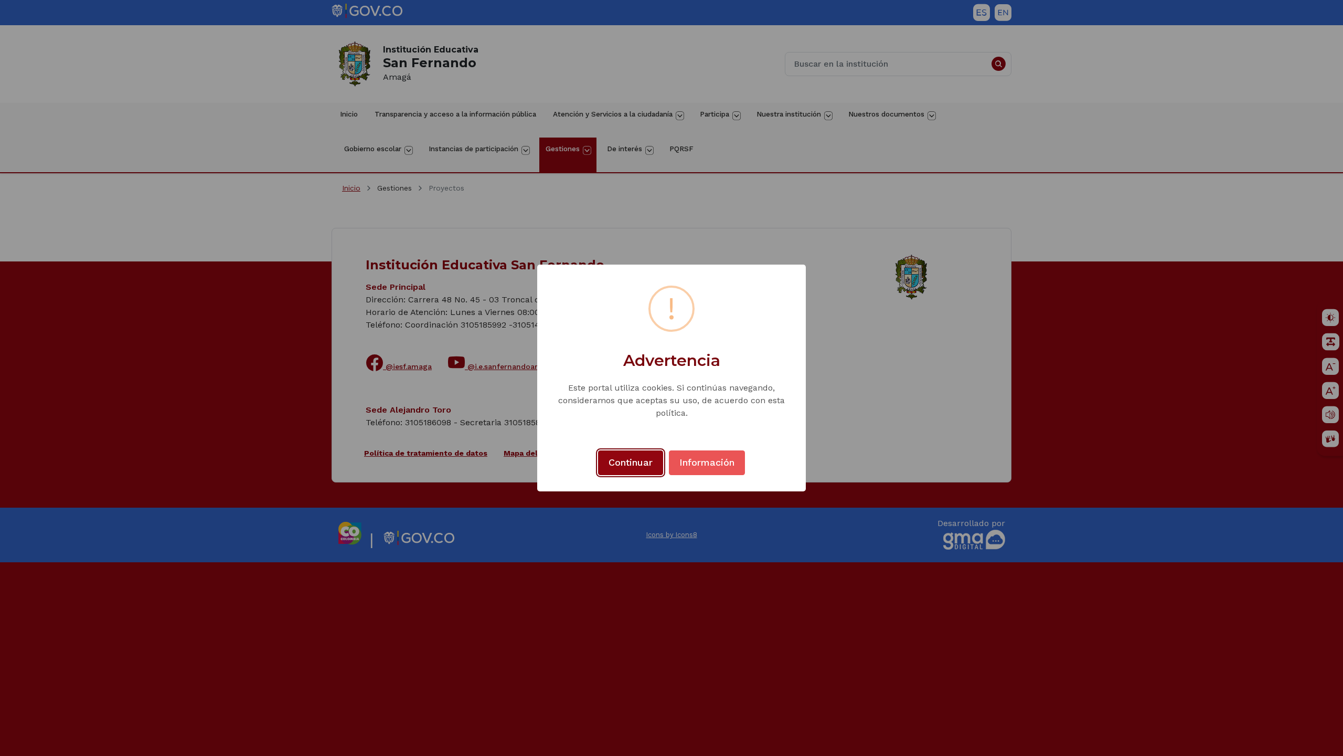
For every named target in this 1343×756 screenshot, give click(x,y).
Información (706, 462)
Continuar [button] (631, 462)
